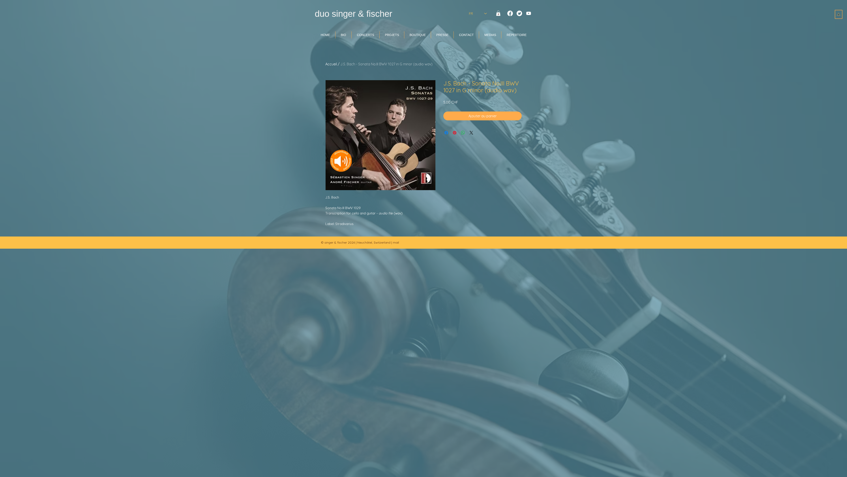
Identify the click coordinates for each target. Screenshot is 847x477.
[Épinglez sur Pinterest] (454, 132)
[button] (498, 13)
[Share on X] (471, 132)
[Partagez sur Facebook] (446, 132)
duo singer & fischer (353, 14)
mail (396, 242)
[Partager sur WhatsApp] (463, 132)
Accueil (331, 64)
